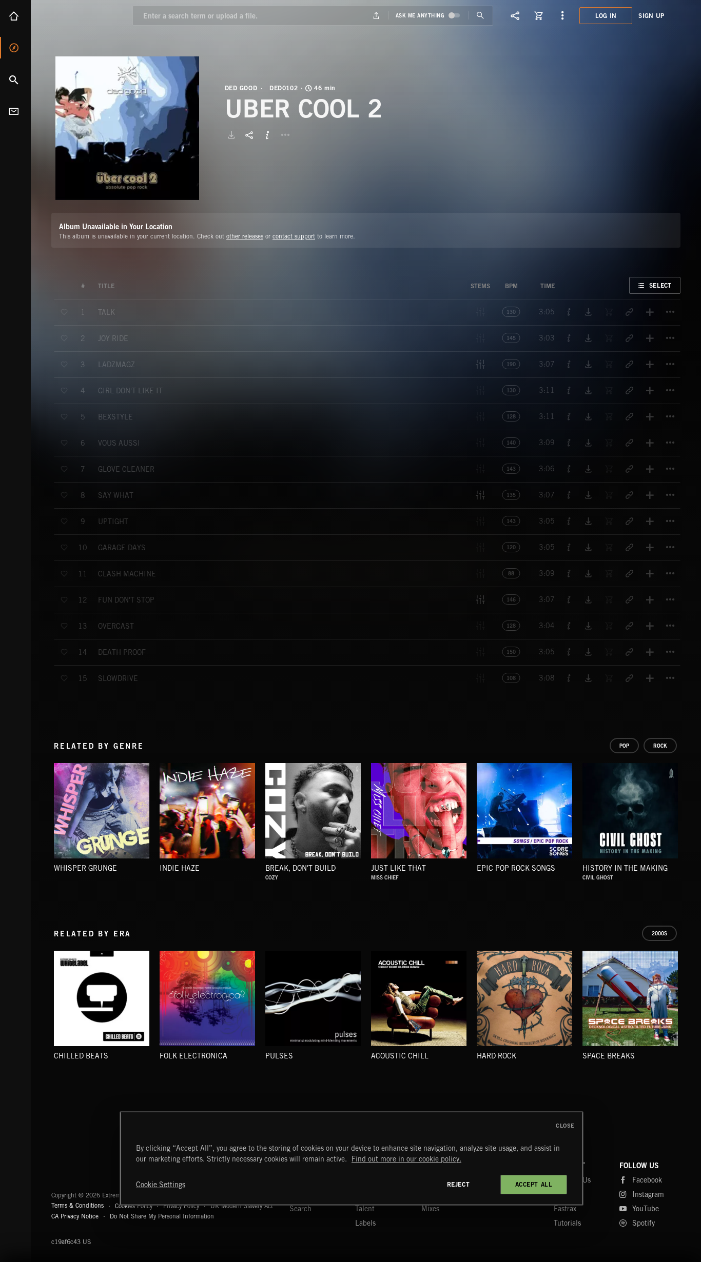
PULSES (279, 1056)
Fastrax (565, 1209)
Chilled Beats (81, 1056)
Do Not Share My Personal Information (162, 1216)
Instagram (648, 1194)
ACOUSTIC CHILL (400, 1056)
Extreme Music (91, 1170)
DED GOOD (241, 88)
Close (565, 1125)
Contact (15, 111)
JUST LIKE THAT (398, 868)
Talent (365, 1209)
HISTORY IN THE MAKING (625, 868)
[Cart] (539, 15)
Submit (481, 15)
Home (15, 16)
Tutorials (567, 1223)
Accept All (534, 1184)
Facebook (647, 1180)
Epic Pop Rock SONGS (516, 868)
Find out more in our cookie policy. (406, 1159)
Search (15, 79)
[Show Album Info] (267, 135)
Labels (365, 1223)
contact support (293, 236)
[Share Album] (249, 135)
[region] (351, 1158)
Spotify (643, 1223)
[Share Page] (515, 15)
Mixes (430, 1209)
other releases (244, 236)
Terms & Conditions (77, 1205)
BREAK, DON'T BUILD (300, 868)
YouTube (645, 1209)
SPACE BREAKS (608, 1056)
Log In (606, 15)
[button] (127, 128)
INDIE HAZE (180, 868)
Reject (458, 1184)
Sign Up (651, 15)
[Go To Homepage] (87, 15)
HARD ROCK (496, 1056)
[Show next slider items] (688, 816)
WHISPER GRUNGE (85, 868)
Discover (15, 47)
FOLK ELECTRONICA (193, 1056)
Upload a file (376, 15)
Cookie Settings (160, 1184)
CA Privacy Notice (75, 1216)
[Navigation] (562, 15)
